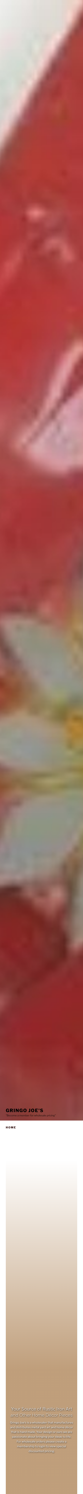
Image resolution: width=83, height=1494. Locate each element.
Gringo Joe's (25, 1110)
